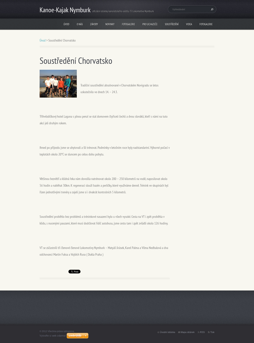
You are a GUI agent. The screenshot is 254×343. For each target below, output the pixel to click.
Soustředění (172, 24)
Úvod (66, 24)
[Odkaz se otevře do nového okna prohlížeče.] (58, 83)
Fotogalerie (128, 24)
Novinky (110, 24)
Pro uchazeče (149, 24)
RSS (202, 332)
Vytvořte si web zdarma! (53, 335)
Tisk (212, 332)
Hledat (211, 9)
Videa (189, 24)
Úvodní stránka (167, 332)
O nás (80, 24)
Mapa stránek (187, 332)
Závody (94, 24)
